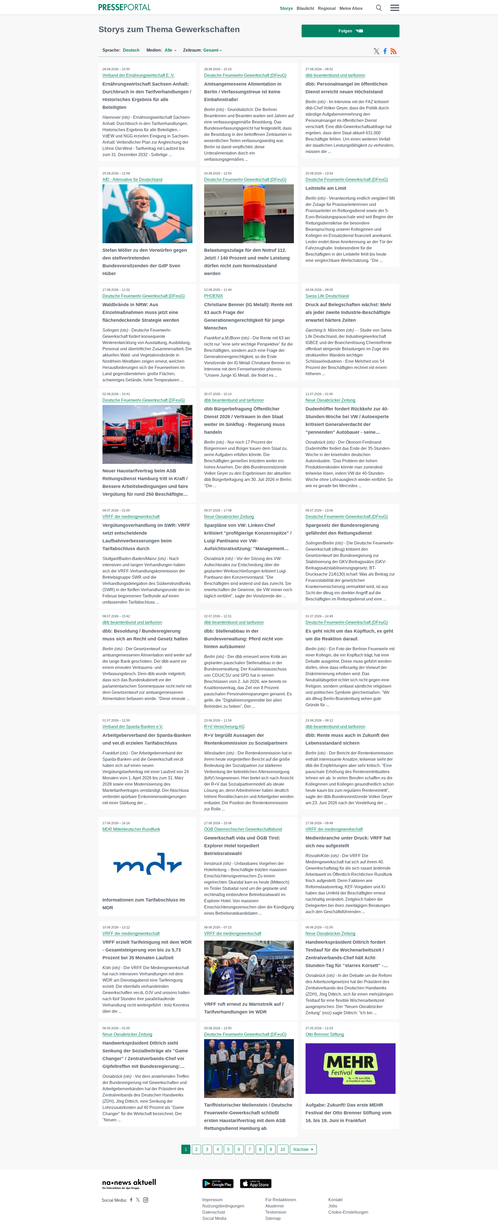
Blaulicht (305, 8)
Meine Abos (351, 8)
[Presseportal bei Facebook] (130, 1200)
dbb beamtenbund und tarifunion (335, 75)
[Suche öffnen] (379, 7)
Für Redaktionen (280, 1200)
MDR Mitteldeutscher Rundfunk (131, 829)
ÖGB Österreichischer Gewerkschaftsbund (243, 829)
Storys (286, 8)
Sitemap (273, 1218)
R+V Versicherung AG (224, 726)
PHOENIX (213, 296)
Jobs (332, 1206)
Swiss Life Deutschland (327, 296)
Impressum (212, 1200)
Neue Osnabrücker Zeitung (330, 400)
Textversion (275, 1212)
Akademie (274, 1206)
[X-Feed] (376, 51)
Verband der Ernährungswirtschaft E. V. (138, 75)
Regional (327, 8)
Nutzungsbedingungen (223, 1206)
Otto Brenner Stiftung (325, 1034)
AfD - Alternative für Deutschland (132, 179)
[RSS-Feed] (393, 51)
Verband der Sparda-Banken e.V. (132, 726)
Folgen (345, 31)
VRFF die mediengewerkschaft (131, 516)
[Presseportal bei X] (136, 1200)
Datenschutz (213, 1212)
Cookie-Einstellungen (348, 1212)
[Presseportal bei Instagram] (144, 1199)
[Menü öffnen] (394, 7)
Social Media (214, 1218)
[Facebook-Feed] (385, 51)
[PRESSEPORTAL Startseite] (124, 7)
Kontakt (335, 1200)
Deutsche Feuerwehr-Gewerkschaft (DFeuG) (245, 75)
